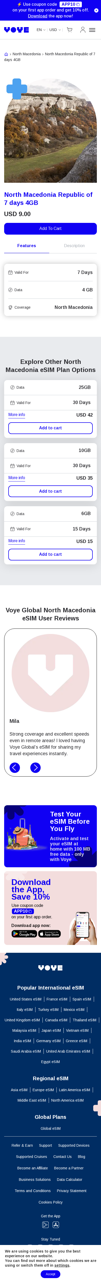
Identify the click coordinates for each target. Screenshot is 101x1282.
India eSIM (22, 1041)
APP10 (68, 4)
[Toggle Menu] (93, 30)
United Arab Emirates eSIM (68, 1051)
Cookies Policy (51, 1202)
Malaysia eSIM (24, 1030)
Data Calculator (69, 1179)
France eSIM (57, 999)
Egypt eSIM (50, 1062)
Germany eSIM (48, 1041)
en (39, 30)
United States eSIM (25, 999)
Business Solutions (35, 1179)
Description (74, 245)
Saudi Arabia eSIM (26, 1051)
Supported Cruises (31, 1157)
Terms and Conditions (33, 1191)
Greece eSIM (76, 1041)
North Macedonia (27, 54)
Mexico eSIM (74, 1010)
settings (61, 1265)
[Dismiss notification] (96, 10)
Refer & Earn (22, 1145)
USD (53, 30)
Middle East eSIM (32, 1100)
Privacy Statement (71, 1191)
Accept (50, 1274)
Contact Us (62, 1157)
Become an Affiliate (32, 1168)
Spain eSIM (82, 999)
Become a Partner (69, 1168)
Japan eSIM (51, 1030)
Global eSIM (51, 1128)
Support (45, 1145)
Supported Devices (74, 1145)
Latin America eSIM (74, 1090)
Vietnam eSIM (77, 1030)
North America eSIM (67, 1100)
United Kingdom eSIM (22, 1020)
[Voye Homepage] (16, 29)
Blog (81, 1157)
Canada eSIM (56, 1020)
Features (26, 245)
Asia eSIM (19, 1090)
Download (37, 16)
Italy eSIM (25, 1010)
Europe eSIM (43, 1090)
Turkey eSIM (48, 1010)
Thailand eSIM (84, 1020)
